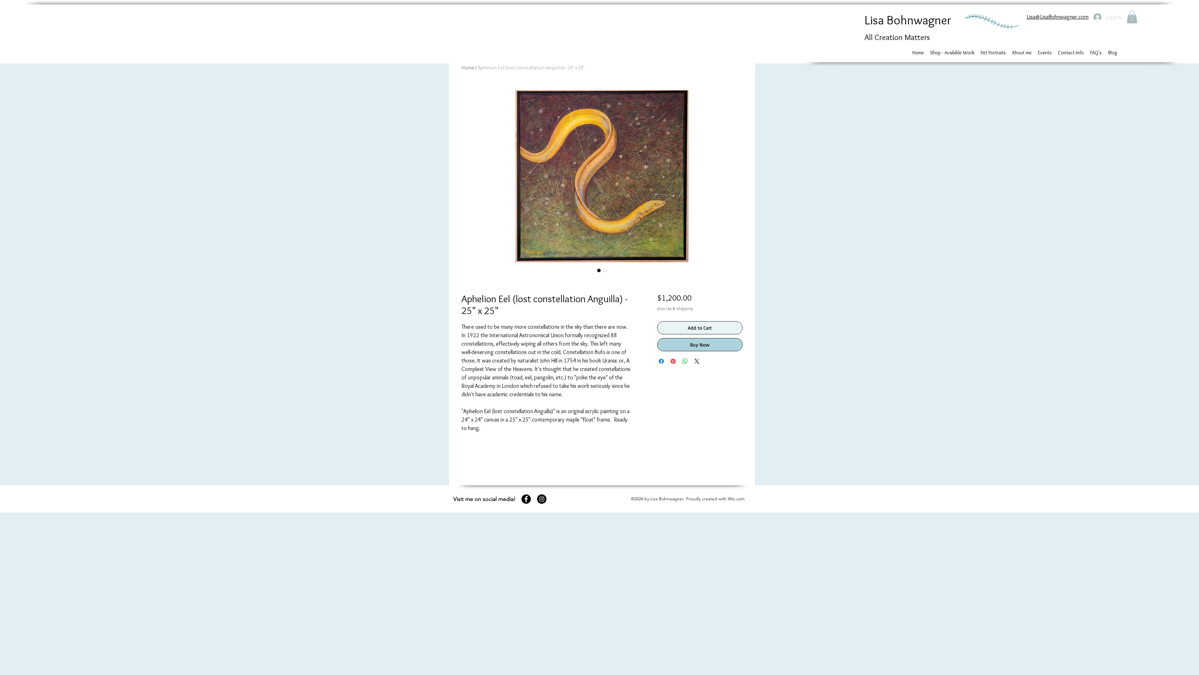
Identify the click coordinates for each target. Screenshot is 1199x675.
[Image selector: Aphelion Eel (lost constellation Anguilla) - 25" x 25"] (599, 270)
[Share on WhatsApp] (685, 361)
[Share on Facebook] (661, 361)
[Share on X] (697, 361)
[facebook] (526, 499)
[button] (1132, 16)
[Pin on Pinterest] (673, 361)
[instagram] (541, 499)
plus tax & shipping (675, 308)
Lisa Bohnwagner (908, 20)
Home (467, 67)
